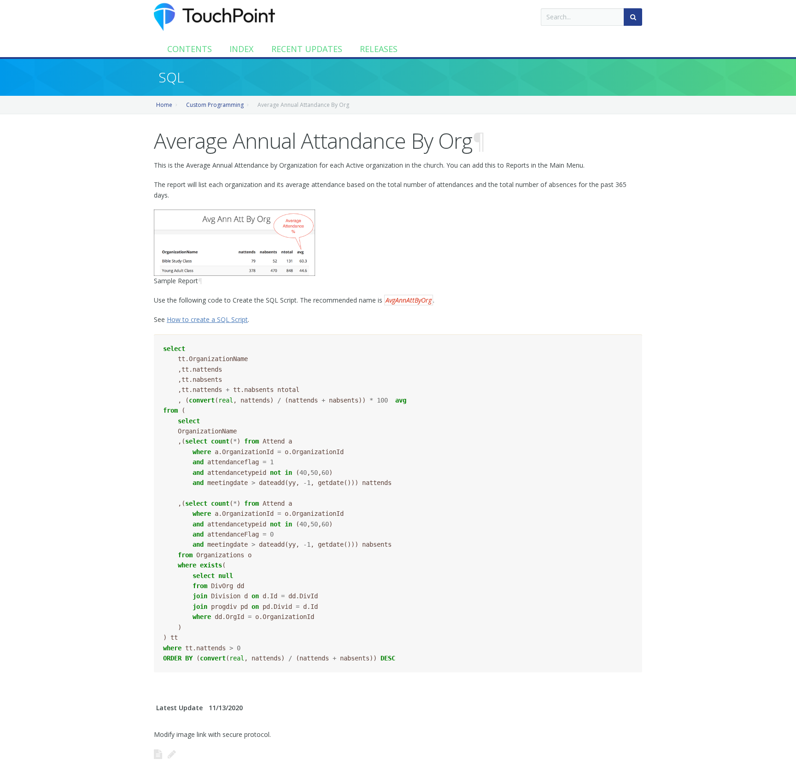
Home (164, 105)
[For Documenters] (172, 753)
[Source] (158, 753)
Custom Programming (215, 105)
